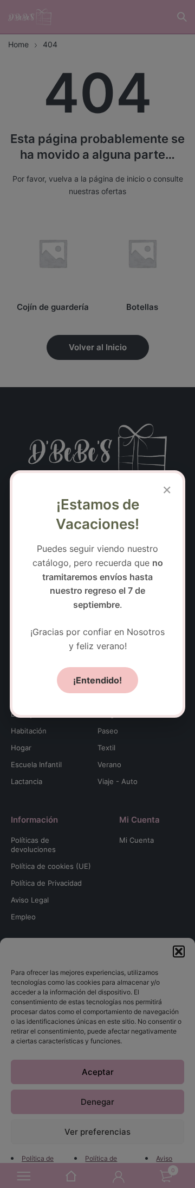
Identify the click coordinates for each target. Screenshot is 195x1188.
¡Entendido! (97, 680)
